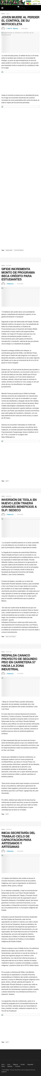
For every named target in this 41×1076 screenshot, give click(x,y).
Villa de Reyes (18, 250)
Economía (8, 265)
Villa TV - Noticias (12, 28)
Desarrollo (9, 496)
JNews (7, 1070)
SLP (7, 481)
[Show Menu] (2, 8)
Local (7, 13)
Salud (3, 1066)
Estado (23, 1064)
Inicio (2, 1064)
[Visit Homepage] (22, 8)
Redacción (10, 284)
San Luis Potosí (10, 636)
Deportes (9, 1066)
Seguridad (9, 250)
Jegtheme (4, 1071)
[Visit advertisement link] (20, 2)
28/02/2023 (20, 851)
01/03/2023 (20, 673)
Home (3, 13)
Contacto (17, 1066)
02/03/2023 (24, 28)
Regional (15, 1064)
